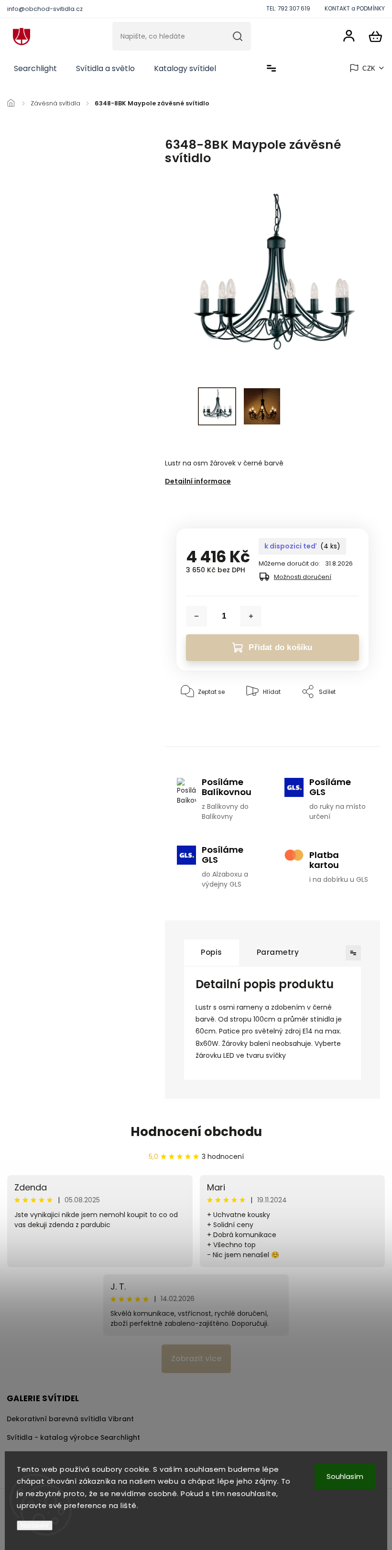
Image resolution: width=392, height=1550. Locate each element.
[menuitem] (35, 68)
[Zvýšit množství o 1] (250, 616)
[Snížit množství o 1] (196, 616)
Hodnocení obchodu (196, 1131)
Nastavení (35, 1525)
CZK (369, 68)
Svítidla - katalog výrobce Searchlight (73, 1437)
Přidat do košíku (280, 647)
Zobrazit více (196, 1358)
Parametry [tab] (278, 952)
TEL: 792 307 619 (288, 8)
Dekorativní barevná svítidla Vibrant (70, 1419)
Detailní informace (198, 481)
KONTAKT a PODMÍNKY (355, 8)
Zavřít (338, 721)
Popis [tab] (211, 952)
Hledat (238, 36)
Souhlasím (345, 1476)
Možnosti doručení (302, 577)
